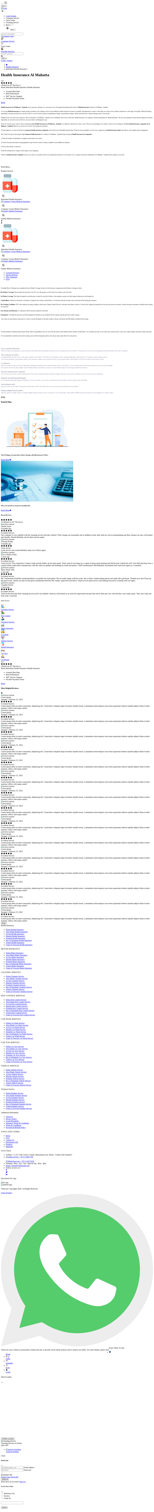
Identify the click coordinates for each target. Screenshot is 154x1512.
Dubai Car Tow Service (15, 1046)
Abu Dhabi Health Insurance (17, 932)
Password (27, 1470)
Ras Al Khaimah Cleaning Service (19, 987)
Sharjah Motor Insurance (15, 959)
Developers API (12, 1142)
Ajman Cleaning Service (15, 989)
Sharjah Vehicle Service (15, 1076)
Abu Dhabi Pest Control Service (18, 1002)
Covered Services (12, 273)
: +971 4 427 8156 (27, 1161)
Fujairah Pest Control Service (17, 1008)
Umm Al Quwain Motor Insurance (19, 968)
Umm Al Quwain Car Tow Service (19, 1062)
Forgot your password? (10, 1477)
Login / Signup (6, 61)
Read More (5, 460)
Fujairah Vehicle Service (15, 1079)
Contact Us (10, 1140)
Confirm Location (8, 1439)
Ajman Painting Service (15, 1106)
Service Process (12, 275)
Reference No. (9, 1493)
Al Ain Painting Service (15, 1098)
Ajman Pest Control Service (16, 1013)
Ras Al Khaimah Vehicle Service (18, 1081)
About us (9, 1117)
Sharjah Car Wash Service (16, 1030)
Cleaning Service (12, 22)
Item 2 (8, 25)
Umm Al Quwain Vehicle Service (18, 1085)
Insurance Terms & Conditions (17, 1123)
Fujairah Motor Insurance (15, 962)
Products (9, 1144)
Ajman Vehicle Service (14, 1083)
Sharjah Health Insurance (15, 936)
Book (3, 102)
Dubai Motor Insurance (14, 953)
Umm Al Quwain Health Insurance (19, 945)
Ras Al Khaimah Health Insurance (19, 940)
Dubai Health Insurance (15, 930)
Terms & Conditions (13, 1125)
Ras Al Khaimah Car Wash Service (19, 1034)
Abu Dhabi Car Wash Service (17, 1025)
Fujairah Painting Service (15, 1102)
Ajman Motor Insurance (15, 966)
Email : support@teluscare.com (17, 1166)
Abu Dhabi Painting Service (16, 1095)
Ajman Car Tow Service (15, 1060)
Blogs (8, 1136)
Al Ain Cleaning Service (15, 981)
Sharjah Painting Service (15, 1100)
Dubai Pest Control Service (16, 1000)
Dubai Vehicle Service (14, 1070)
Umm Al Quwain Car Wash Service (19, 1038)
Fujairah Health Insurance (15, 938)
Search (4, 1508)
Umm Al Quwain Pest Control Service (20, 1015)
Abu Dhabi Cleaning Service (17, 979)
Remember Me (6, 1475)
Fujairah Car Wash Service (16, 1032)
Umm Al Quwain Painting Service (19, 1108)
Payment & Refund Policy (16, 1127)
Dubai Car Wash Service (15, 1023)
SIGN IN (5, 1479)
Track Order (10, 20)
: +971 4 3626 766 (26, 1157)
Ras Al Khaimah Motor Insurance (18, 964)
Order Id (7, 1498)
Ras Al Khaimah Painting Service (18, 1104)
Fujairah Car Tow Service (15, 1055)
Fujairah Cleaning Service (16, 985)
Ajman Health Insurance (15, 943)
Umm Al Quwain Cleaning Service (19, 992)
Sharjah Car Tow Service (15, 1053)
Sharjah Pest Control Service (17, 1006)
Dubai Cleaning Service (15, 976)
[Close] (2, 1382)
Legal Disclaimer (12, 1121)
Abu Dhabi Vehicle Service (16, 1072)
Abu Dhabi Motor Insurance (16, 955)
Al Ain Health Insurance (15, 934)
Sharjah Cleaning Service (15, 983)
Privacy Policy (11, 1119)
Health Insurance (12, 67)
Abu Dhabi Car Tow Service (17, 1049)
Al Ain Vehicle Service (14, 1074)
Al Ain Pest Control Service (16, 1004)
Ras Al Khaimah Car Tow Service (19, 1057)
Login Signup (11, 16)
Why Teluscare (11, 277)
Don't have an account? (13, 1482)
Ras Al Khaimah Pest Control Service (20, 1011)
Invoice (7, 1496)
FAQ (8, 279)
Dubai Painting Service (14, 1093)
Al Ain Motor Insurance (15, 957)
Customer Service (12, 18)
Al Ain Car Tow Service (15, 1051)
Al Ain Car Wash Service (15, 1027)
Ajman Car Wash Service (15, 1036)
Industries (9, 1147)
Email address (29, 1467)
